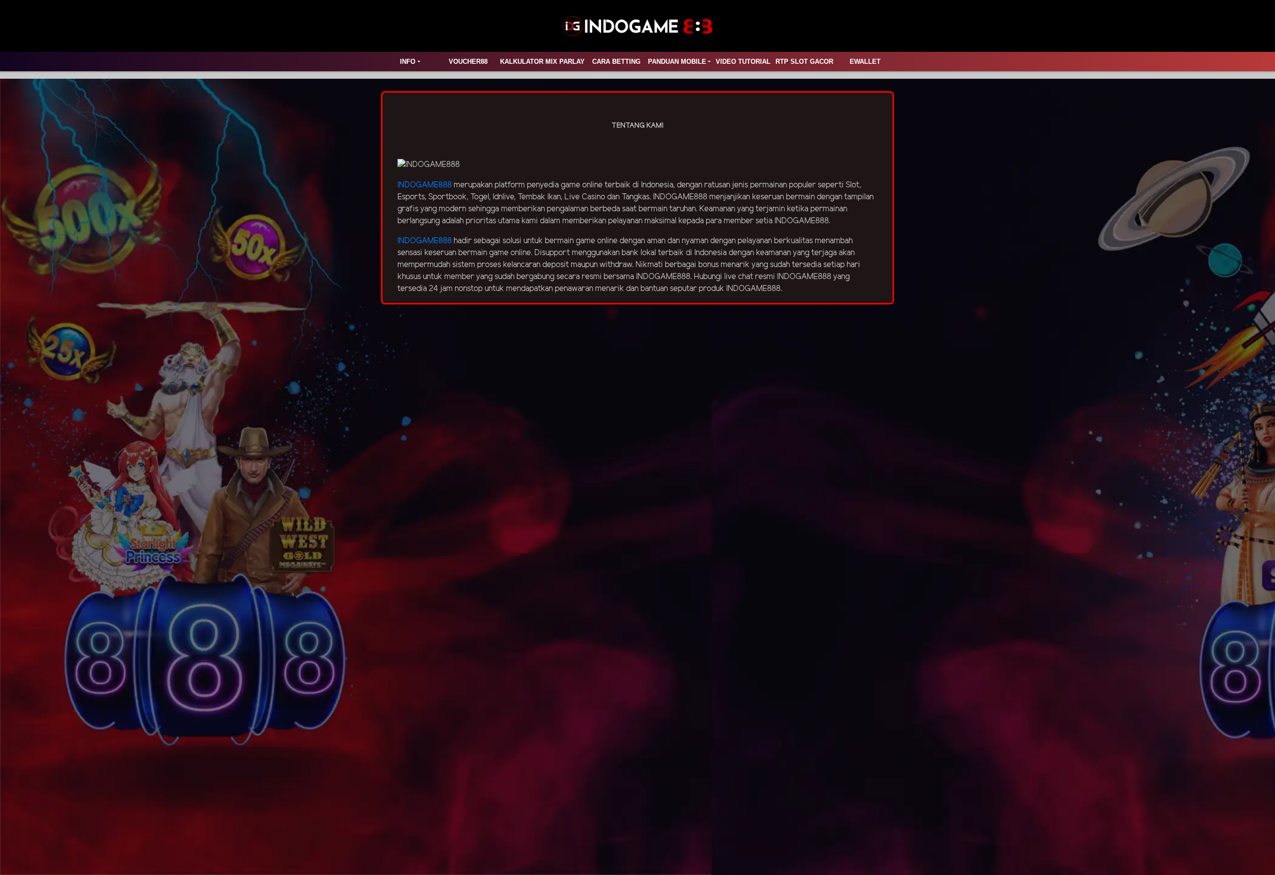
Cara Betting (616, 61)
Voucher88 (468, 61)
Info (407, 61)
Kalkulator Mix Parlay (542, 61)
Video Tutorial (743, 61)
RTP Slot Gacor (804, 61)
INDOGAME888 (424, 185)
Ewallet (865, 61)
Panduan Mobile (677, 61)
